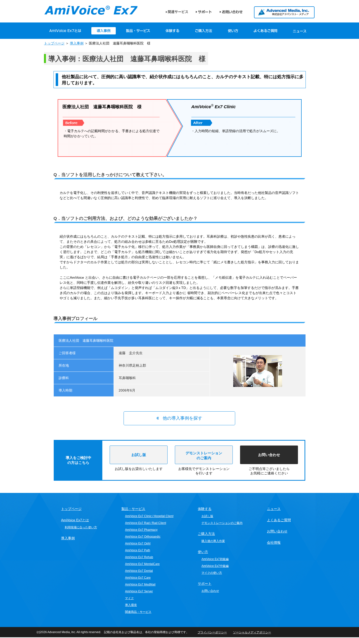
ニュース (299, 30)
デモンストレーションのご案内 (222, 523)
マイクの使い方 (211, 572)
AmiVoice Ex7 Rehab (139, 557)
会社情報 (274, 542)
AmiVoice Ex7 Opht (137, 543)
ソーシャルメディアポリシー (252, 632)
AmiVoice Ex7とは (75, 520)
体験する (172, 30)
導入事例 (77, 43)
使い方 (232, 30)
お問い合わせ (231, 12)
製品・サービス (138, 30)
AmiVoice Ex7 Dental (139, 571)
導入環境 (131, 605)
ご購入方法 (204, 30)
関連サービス (177, 11)
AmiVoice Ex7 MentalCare (142, 564)
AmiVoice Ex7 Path (137, 550)
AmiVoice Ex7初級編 (215, 559)
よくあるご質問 (265, 30)
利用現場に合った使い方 (81, 527)
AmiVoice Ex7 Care (138, 577)
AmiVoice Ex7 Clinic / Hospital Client (149, 516)
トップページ (54, 43)
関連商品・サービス (138, 612)
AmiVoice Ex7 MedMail (140, 584)
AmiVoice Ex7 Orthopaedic (142, 536)
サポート (203, 12)
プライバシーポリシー (212, 632)
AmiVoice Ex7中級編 (215, 566)
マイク (129, 598)
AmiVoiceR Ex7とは (65, 30)
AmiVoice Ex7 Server (139, 591)
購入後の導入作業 (213, 541)
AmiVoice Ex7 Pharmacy (141, 530)
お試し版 (138, 455)
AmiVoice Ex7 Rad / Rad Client (145, 523)
